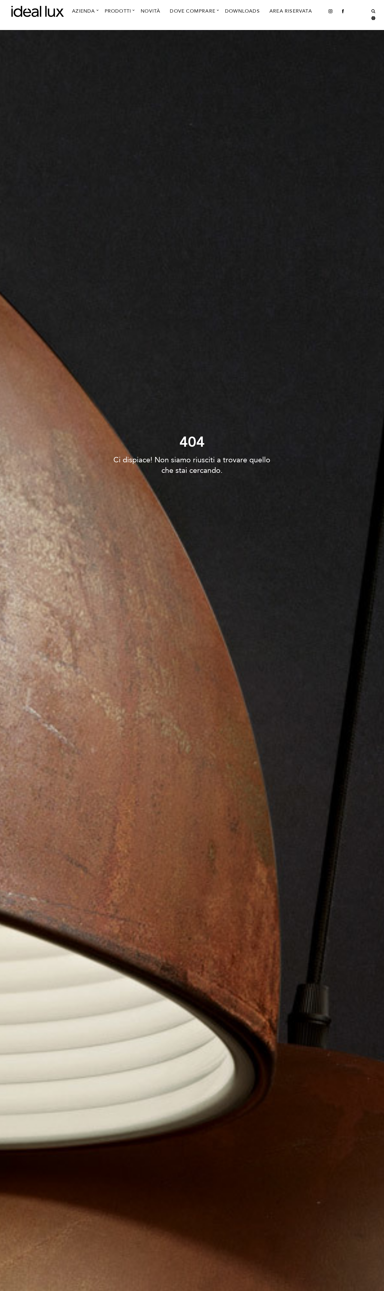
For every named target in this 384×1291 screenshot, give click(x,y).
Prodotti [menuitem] (118, 11)
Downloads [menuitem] (242, 11)
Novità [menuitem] (150, 11)
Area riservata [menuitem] (290, 11)
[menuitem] (330, 11)
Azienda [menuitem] (83, 11)
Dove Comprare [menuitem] (192, 11)
